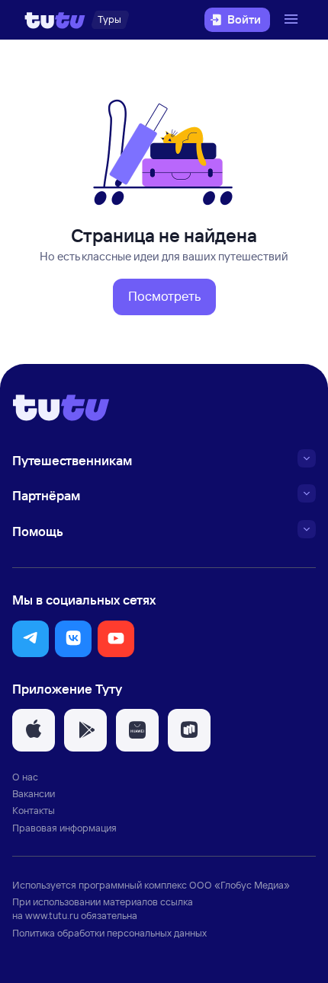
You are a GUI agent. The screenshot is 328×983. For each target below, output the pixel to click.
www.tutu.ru (52, 915)
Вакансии (33, 793)
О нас (25, 777)
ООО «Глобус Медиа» (239, 885)
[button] (164, 297)
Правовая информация (64, 828)
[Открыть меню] (293, 20)
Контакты (33, 810)
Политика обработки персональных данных (109, 933)
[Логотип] (54, 20)
